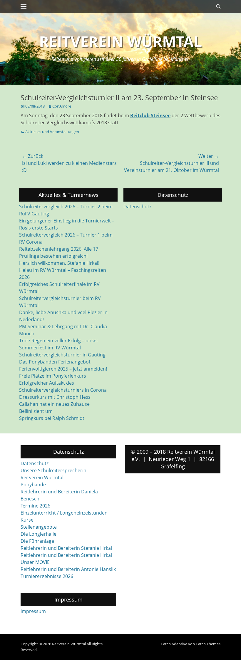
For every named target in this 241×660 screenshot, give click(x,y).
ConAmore (61, 106)
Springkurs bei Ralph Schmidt (51, 418)
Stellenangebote (39, 527)
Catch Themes (208, 643)
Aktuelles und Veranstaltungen (52, 131)
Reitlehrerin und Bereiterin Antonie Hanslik (68, 569)
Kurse (27, 520)
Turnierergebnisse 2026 (47, 576)
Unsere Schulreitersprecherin (53, 470)
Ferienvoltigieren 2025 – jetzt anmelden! (63, 369)
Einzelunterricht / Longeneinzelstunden (64, 513)
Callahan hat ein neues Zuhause (54, 404)
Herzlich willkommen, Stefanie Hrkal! (59, 263)
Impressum (33, 611)
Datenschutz (137, 206)
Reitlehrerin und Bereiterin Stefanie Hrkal (66, 548)
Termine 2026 (35, 505)
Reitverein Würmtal (120, 41)
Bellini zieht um (36, 411)
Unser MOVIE (35, 562)
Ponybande (33, 484)
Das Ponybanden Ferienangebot (55, 362)
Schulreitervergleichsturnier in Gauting (62, 354)
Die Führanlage (37, 541)
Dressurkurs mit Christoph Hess (55, 397)
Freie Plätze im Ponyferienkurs (52, 376)
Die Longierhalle (38, 534)
